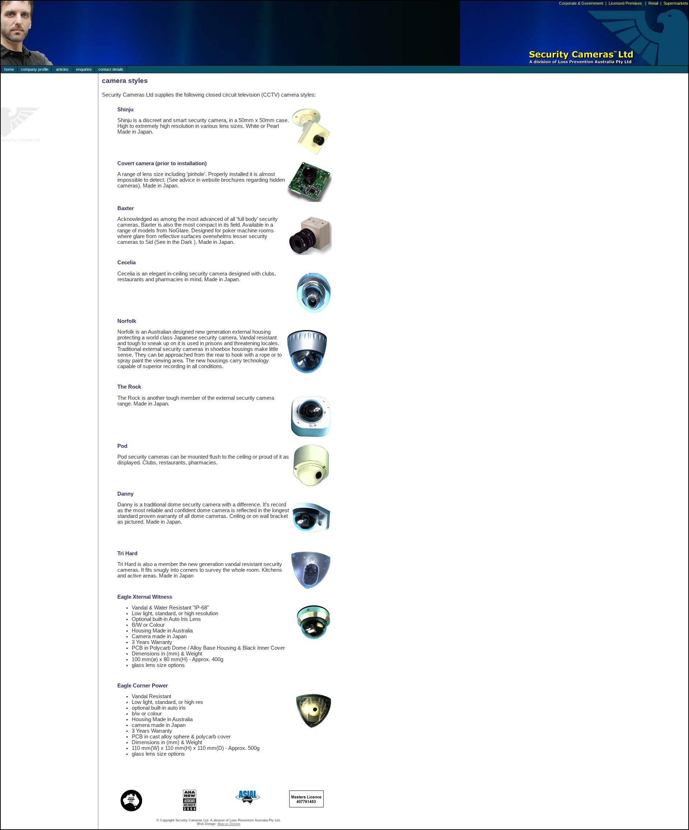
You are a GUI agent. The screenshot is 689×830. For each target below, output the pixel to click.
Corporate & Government (581, 3)
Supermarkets (676, 3)
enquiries (84, 69)
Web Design (206, 824)
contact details (110, 69)
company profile (34, 69)
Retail (653, 3)
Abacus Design (228, 824)
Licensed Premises (626, 3)
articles (62, 69)
